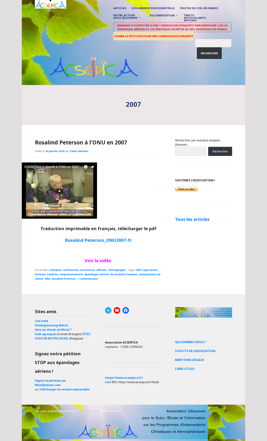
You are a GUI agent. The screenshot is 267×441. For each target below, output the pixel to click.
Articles (119, 8)
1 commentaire (88, 278)
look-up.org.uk (45, 334)
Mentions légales (189, 360)
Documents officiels (93, 270)
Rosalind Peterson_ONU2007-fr (98, 240)
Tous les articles (192, 219)
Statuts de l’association (195, 351)
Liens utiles (184, 369)
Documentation (162, 15)
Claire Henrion (79, 151)
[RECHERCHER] (216, 42)
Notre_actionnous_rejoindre (125, 16)
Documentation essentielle (153, 8)
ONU (47, 278)
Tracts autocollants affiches (195, 17)
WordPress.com (110, 411)
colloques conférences (64, 270)
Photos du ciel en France (199, 8)
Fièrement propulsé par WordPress (55, 411)
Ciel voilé (41, 321)
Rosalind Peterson (64, 278)
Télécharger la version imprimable (64, 389)
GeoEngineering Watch (51, 325)
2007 (139, 270)
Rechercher (209, 53)
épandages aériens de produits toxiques (110, 274)
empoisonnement (71, 274)
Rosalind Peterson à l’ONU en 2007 (81, 142)
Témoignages (117, 270)
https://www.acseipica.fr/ (124, 378)
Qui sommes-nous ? (190, 342)
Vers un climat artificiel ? (53, 330)
